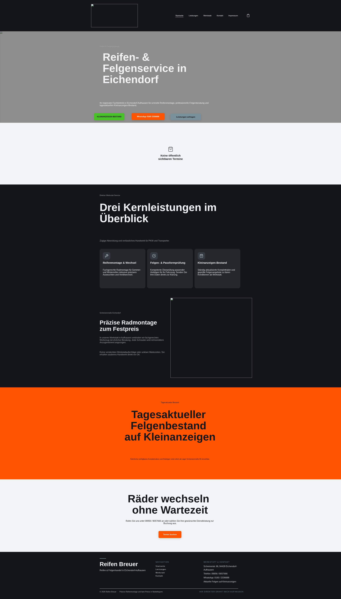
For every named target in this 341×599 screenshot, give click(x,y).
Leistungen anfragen (185, 117)
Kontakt (220, 16)
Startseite (179, 16)
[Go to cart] (248, 16)
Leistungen (193, 16)
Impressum (233, 16)
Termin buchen (170, 534)
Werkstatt (207, 16)
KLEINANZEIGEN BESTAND (109, 117)
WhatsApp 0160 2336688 (148, 116)
